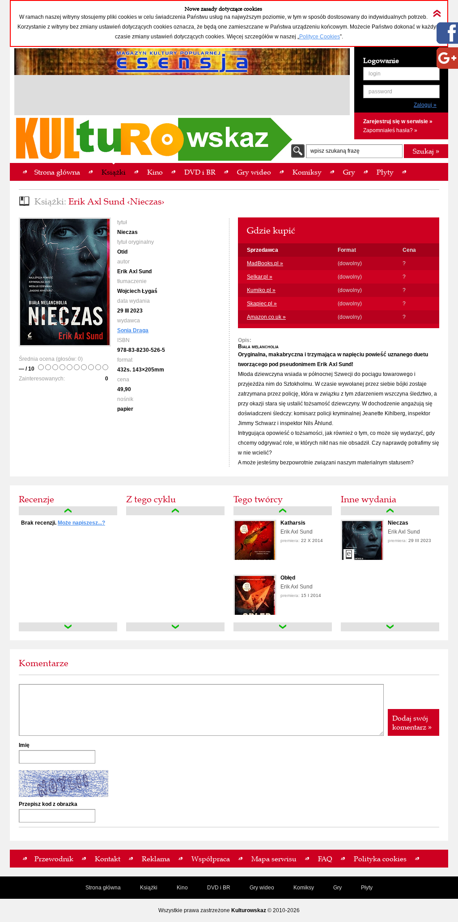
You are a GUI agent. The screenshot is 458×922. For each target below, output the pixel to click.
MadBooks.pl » (265, 263)
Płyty (367, 887)
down (68, 626)
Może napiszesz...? (81, 523)
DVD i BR (218, 887)
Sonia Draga (132, 330)
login (375, 74)
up (68, 510)
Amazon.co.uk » (266, 317)
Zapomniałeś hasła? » (390, 130)
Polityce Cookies (319, 36)
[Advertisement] (182, 96)
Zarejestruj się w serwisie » (398, 121)
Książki (148, 887)
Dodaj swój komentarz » (412, 722)
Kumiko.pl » (261, 290)
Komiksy (303, 887)
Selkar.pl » (259, 277)
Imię (24, 745)
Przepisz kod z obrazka (48, 804)
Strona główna (103, 887)
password (380, 91)
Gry (337, 887)
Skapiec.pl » (262, 303)
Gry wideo (262, 887)
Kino (182, 887)
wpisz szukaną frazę (335, 151)
